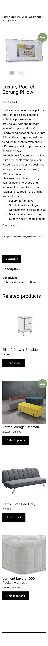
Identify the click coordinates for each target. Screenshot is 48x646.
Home (5, 16)
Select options (16, 440)
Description (12, 259)
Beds (24, 16)
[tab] (11, 259)
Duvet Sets (32, 236)
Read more (14, 363)
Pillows (41, 236)
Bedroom (15, 16)
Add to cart (14, 517)
